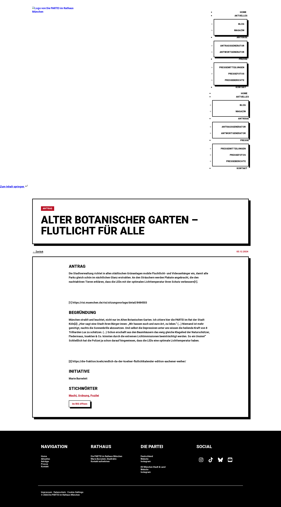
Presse (243, 59)
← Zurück (38, 251)
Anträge (242, 37)
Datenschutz (60, 492)
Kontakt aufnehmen (100, 461)
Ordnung (83, 395)
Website (144, 459)
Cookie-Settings (75, 492)
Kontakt (241, 87)
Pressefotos (236, 73)
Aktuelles (241, 15)
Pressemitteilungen (231, 67)
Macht (73, 395)
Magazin (239, 30)
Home (244, 93)
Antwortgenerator (232, 52)
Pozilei (94, 395)
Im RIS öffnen (79, 403)
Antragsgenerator (232, 45)
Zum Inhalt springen (12, 186)
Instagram (146, 461)
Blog (241, 24)
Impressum (46, 492)
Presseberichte (234, 80)
